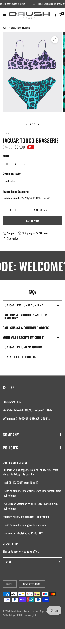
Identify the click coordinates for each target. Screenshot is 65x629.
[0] (60, 15)
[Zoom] (54, 39)
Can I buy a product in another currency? (25, 316)
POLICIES (10, 447)
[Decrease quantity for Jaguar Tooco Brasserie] (5, 210)
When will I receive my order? (24, 337)
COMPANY (11, 434)
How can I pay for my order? (23, 305)
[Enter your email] (58, 561)
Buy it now (32, 220)
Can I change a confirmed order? (26, 327)
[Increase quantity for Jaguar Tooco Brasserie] (15, 210)
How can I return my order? (23, 347)
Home (5, 27)
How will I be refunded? (19, 356)
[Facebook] (7, 387)
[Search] (55, 15)
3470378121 (37, 504)
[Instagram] (15, 387)
